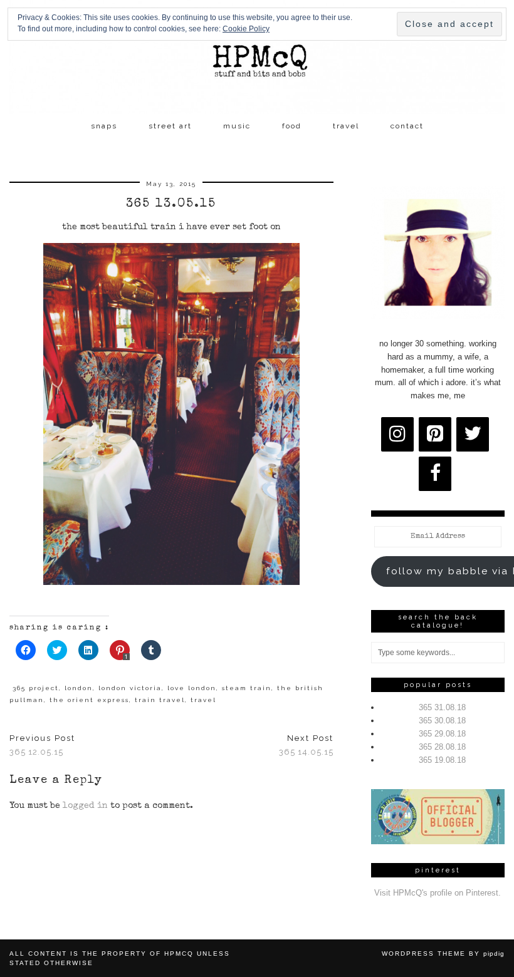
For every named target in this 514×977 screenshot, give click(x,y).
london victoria (130, 688)
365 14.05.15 (306, 745)
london (79, 688)
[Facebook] (435, 474)
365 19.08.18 (442, 760)
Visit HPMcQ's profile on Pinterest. (437, 892)
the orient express (89, 699)
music (237, 125)
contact (407, 125)
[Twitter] (472, 434)
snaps (104, 125)
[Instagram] (397, 434)
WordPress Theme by (443, 953)
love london (191, 688)
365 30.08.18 (442, 720)
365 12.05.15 (42, 745)
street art (170, 125)
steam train (246, 688)
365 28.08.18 (442, 747)
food (292, 125)
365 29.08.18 (442, 733)
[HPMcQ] (257, 57)
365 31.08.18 (442, 707)
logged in (85, 806)
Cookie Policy (246, 28)
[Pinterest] (435, 434)
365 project (36, 688)
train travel (160, 699)
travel (346, 125)
